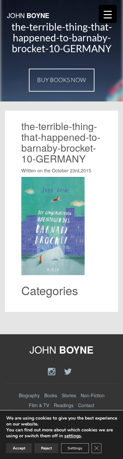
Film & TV (39, 405)
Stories (69, 395)
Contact (86, 405)
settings (72, 436)
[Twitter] (68, 371)
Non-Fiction (93, 395)
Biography (29, 395)
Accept (19, 448)
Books (50, 395)
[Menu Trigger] (108, 14)
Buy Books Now (61, 79)
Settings (75, 448)
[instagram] (52, 371)
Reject (46, 448)
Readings (63, 405)
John (28, 15)
